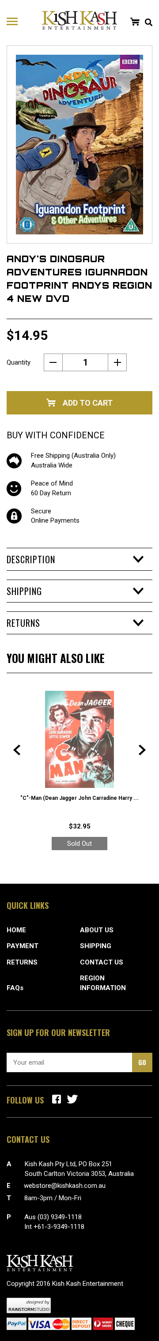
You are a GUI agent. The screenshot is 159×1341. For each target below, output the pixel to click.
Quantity (18, 362)
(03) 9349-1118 (60, 1217)
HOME (16, 930)
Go (142, 1062)
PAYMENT (22, 946)
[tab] (79, 559)
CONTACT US (101, 962)
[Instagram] (72, 1099)
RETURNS (22, 962)
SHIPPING (95, 946)
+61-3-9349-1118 (59, 1227)
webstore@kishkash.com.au (65, 1186)
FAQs (15, 988)
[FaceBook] (56, 1099)
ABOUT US (97, 930)
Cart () (134, 21)
